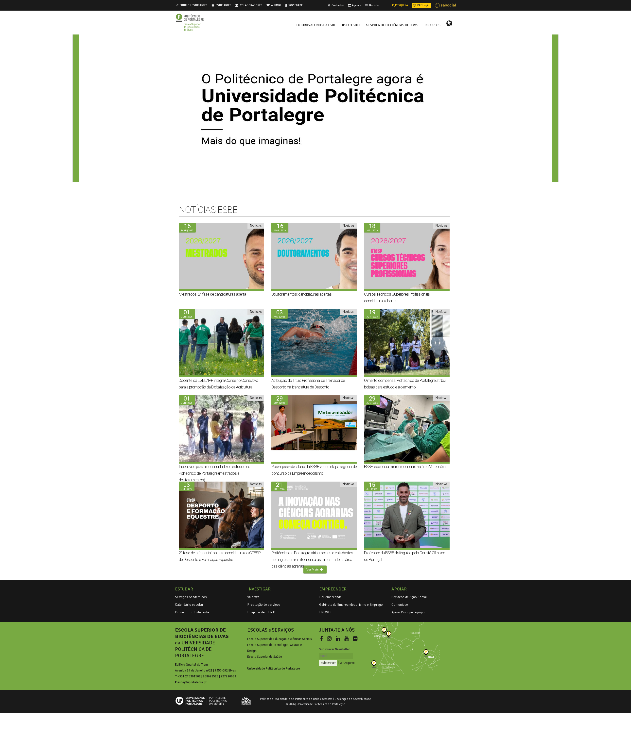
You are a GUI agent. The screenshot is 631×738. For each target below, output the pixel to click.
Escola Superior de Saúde (264, 657)
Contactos (338, 5)
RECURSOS (432, 25)
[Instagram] (330, 639)
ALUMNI (276, 5)
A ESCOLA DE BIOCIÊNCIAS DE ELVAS (392, 25)
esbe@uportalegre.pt (192, 682)
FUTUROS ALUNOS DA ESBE (316, 25)
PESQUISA (401, 5)
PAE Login (423, 5)
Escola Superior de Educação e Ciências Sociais (279, 639)
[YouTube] (347, 639)
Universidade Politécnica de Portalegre (273, 669)
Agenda (356, 5)
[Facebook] (322, 639)
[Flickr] (355, 639)
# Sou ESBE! (350, 25)
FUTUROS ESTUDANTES (194, 5)
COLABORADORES (251, 5)
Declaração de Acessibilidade (352, 699)
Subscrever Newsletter (334, 649)
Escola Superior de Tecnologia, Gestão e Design (274, 648)
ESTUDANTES (223, 5)
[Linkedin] (339, 639)
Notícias (374, 5)
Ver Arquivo (347, 663)
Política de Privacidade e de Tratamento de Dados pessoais (296, 699)
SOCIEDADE (295, 5)
